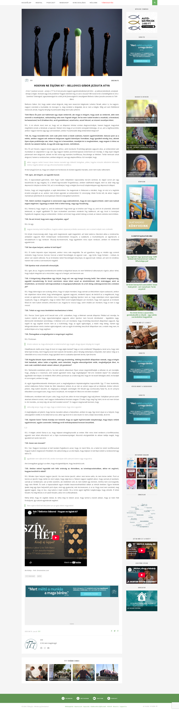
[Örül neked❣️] (152, 473)
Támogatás (107, 3)
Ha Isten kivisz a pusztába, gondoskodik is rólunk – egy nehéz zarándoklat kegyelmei (141, 146)
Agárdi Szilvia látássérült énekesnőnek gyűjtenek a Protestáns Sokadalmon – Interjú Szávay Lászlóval (60, 679)
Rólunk (93, 3)
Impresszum (78, 706)
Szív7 (39, 576)
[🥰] (131, 484)
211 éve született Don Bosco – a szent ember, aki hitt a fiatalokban (83, 679)
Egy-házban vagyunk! (134, 608)
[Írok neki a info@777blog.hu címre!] (48, 648)
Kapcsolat (86, 706)
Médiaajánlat (69, 706)
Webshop (64, 3)
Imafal (39, 3)
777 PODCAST (30, 576)
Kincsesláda (79, 3)
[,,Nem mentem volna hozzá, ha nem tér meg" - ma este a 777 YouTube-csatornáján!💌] (152, 462)
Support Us (123, 706)
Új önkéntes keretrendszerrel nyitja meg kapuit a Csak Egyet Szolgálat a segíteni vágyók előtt (36, 679)
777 (31, 80)
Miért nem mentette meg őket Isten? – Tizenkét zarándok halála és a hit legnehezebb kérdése (107, 679)
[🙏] (152, 484)
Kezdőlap (26, 3)
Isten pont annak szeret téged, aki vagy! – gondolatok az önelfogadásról (141, 119)
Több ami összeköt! (133, 346)
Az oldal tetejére (149, 706)
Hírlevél (109, 706)
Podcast (51, 3)
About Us (116, 706)
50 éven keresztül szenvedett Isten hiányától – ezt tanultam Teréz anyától (140, 173)
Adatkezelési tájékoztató (98, 706)
